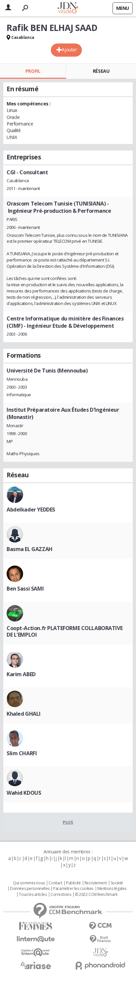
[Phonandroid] (100, 965)
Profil (32, 71)
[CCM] (100, 926)
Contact (55, 883)
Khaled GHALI (24, 713)
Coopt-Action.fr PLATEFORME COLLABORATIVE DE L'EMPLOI (64, 631)
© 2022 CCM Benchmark (96, 894)
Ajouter (69, 49)
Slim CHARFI (22, 753)
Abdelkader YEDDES (31, 509)
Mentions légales (111, 888)
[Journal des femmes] (35, 926)
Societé (117, 883)
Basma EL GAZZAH (29, 549)
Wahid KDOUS (24, 792)
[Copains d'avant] (35, 952)
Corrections (61, 894)
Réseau (101, 71)
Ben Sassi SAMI (25, 588)
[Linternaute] (35, 939)
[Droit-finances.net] (100, 939)
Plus (68, 822)
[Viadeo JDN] (100, 952)
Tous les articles (33, 894)
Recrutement (96, 883)
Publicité (73, 883)
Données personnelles (30, 888)
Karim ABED (21, 674)
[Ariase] (35, 965)
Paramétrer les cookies (73, 888)
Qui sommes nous (29, 883)
